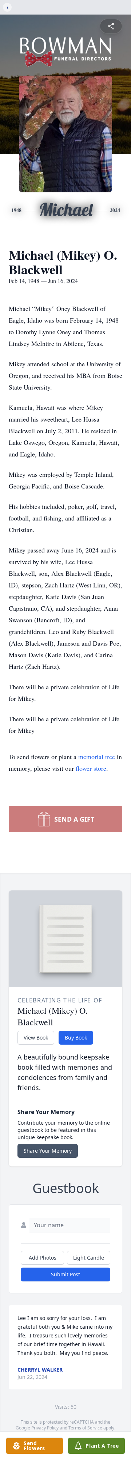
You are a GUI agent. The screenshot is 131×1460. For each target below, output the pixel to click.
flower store (91, 768)
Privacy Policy (45, 1428)
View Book (36, 1037)
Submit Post (65, 1274)
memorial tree (96, 756)
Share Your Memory (48, 1150)
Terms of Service (85, 1428)
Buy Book (76, 1037)
